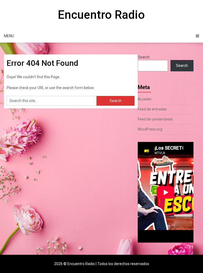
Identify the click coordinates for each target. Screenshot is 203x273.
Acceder (145, 99)
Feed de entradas (152, 109)
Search (144, 57)
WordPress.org (150, 129)
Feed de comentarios (155, 119)
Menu (9, 36)
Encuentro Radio (101, 15)
